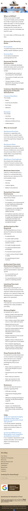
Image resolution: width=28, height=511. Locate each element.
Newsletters (4, 463)
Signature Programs (7, 458)
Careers (3, 469)
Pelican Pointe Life (7, 461)
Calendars (4, 465)
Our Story (4, 456)
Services (3, 459)
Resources (4, 467)
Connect (3, 471)
